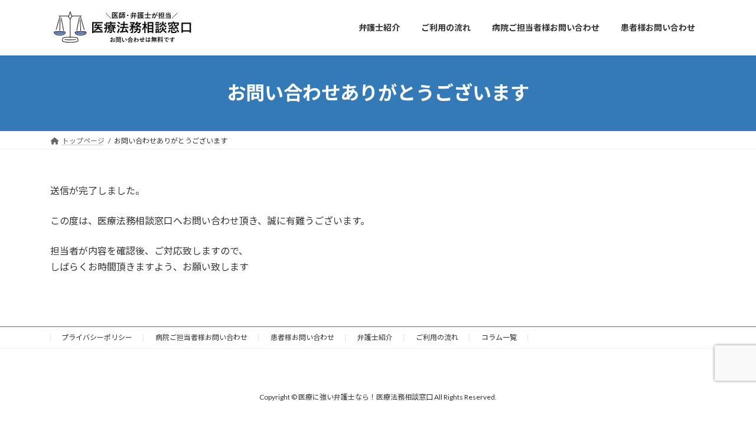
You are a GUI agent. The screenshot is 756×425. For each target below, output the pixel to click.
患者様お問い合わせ (302, 337)
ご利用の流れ (437, 337)
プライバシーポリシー (96, 337)
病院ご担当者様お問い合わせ (201, 337)
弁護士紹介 (375, 337)
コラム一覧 (499, 337)
